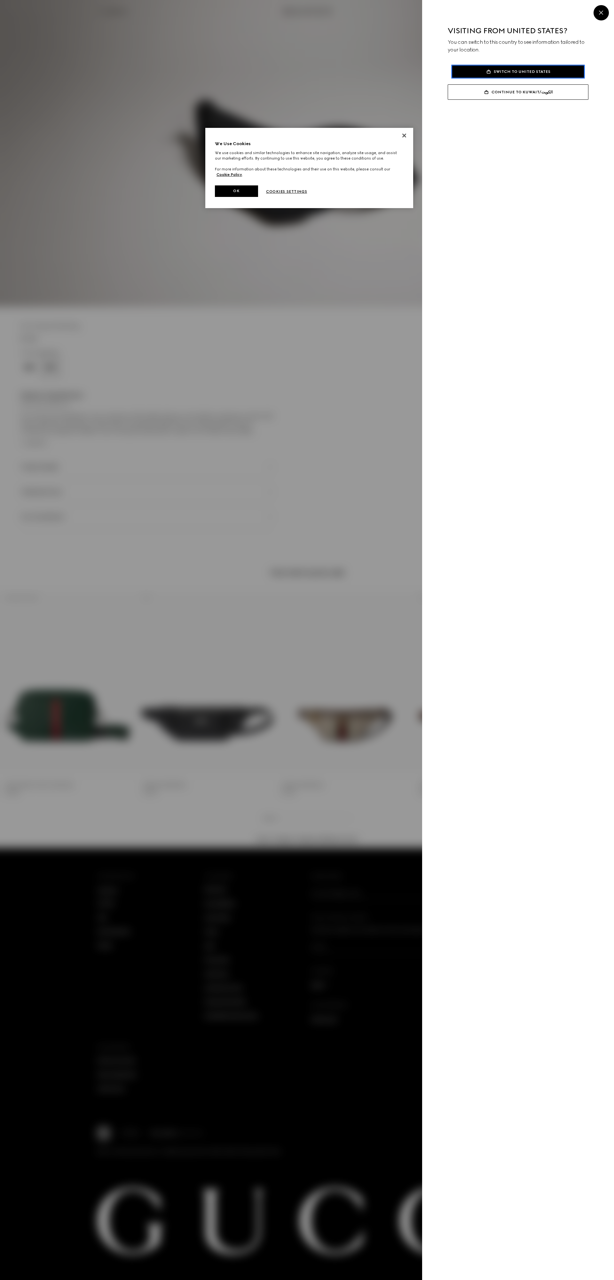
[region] (309, 168)
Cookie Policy (229, 174)
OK (236, 191)
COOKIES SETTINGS (286, 191)
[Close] (601, 12)
